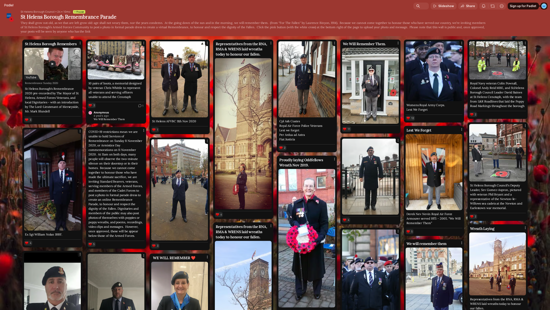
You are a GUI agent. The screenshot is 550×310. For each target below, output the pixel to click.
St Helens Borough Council (38, 11)
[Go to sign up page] (544, 6)
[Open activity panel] (483, 6)
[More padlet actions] (501, 6)
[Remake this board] (492, 6)
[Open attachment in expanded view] (116, 60)
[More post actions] (80, 43)
